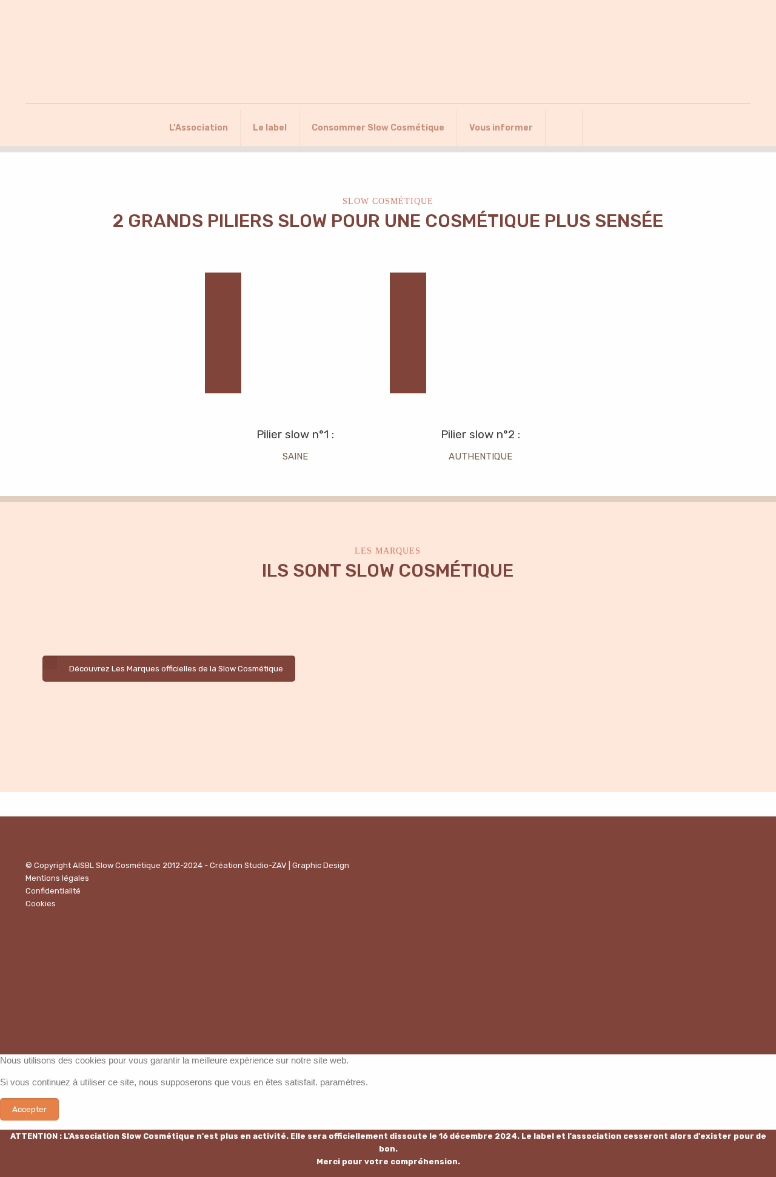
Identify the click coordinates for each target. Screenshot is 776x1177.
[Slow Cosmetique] (388, 51)
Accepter (29, 1109)
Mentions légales (57, 878)
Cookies (40, 903)
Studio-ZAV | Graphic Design (296, 865)
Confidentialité (53, 890)
